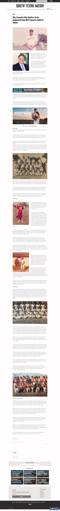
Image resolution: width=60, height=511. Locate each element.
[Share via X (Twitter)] (15, 441)
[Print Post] (22, 441)
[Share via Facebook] (13, 441)
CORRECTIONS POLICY (35, 502)
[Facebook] (51, 1)
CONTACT (43, 502)
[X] (48, 1)
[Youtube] (50, 1)
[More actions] (46, 14)
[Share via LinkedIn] (17, 441)
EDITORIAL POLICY (26, 502)
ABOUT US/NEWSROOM (16, 502)
